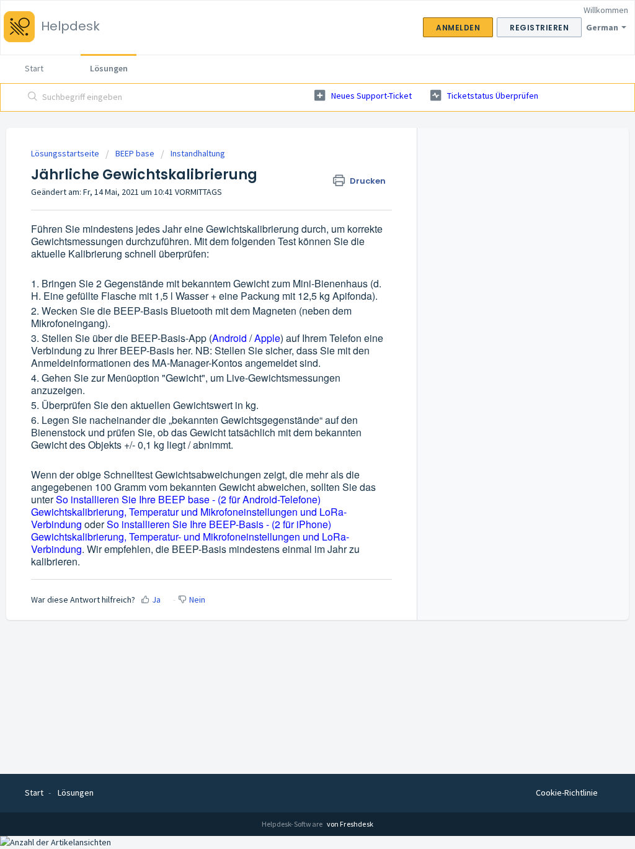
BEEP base (134, 153)
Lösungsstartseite (66, 153)
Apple (267, 338)
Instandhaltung (198, 153)
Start (34, 68)
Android (229, 338)
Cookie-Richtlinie (567, 792)
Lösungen (109, 68)
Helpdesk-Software (293, 824)
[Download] (294, 264)
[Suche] (33, 97)
